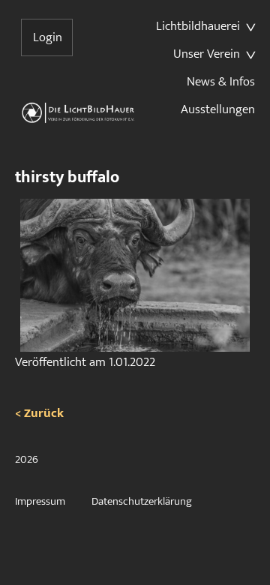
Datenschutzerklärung (142, 501)
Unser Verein (206, 54)
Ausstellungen (218, 109)
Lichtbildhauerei (198, 26)
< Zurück (39, 413)
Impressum (40, 501)
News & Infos (221, 81)
